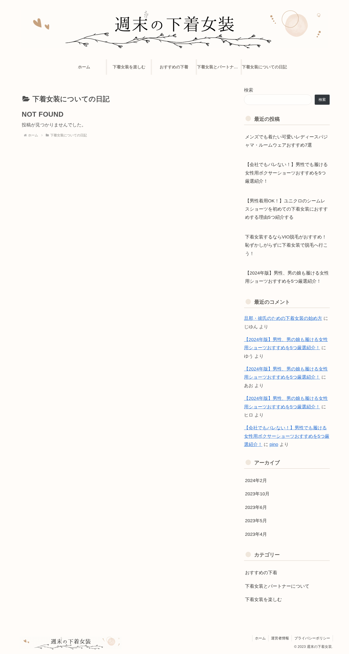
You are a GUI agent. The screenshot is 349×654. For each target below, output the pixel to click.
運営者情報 (280, 638)
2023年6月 (256, 507)
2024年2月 (256, 480)
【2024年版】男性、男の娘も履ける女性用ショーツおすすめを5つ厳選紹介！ (287, 277)
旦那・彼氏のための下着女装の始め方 (283, 318)
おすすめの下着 (261, 572)
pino (274, 444)
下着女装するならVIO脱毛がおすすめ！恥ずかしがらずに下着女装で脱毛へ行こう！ (286, 245)
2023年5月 (256, 520)
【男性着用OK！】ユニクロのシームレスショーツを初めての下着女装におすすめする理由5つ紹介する (286, 209)
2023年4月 (256, 534)
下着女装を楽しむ (263, 599)
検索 (248, 90)
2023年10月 (257, 493)
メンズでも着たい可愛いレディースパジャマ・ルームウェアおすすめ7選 (286, 141)
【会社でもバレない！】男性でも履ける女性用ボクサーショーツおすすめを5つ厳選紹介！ (286, 173)
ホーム (260, 638)
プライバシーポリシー (312, 638)
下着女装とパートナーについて (277, 586)
